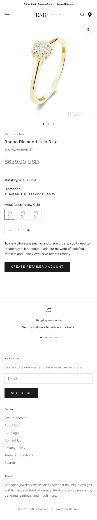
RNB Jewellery (14, 134)
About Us (11, 425)
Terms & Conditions (19, 455)
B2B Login (12, 433)
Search (10, 462)
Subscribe (21, 393)
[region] (48, 318)
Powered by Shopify (66, 509)
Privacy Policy (15, 448)
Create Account (16, 418)
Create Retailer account (37, 266)
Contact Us (13, 440)
